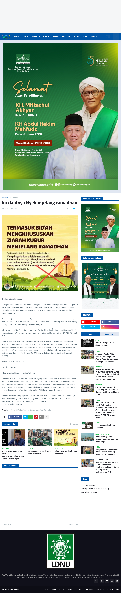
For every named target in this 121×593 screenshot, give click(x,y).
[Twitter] (74, 209)
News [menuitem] (55, 36)
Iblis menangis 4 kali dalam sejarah (104, 344)
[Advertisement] (60, 16)
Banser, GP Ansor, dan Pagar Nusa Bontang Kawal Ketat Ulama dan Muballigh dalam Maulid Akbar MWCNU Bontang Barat (107, 374)
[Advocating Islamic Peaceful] (60, 189)
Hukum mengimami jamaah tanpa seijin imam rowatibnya (106, 439)
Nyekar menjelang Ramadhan (41, 410)
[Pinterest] (36, 417)
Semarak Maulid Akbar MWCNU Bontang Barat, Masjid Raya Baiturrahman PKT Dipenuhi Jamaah (106, 358)
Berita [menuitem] (16, 36)
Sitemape (71, 590)
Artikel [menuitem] (84, 36)
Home (47, 590)
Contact (80, 590)
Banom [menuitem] (46, 36)
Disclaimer (90, 590)
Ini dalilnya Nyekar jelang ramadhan (65, 452)
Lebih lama (72, 525)
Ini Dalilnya (13, 197)
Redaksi (62, 590)
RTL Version (114, 590)
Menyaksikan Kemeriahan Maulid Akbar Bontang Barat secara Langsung (106, 452)
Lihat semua (73, 424)
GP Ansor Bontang (88, 485)
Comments (109, 334)
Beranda (5, 197)
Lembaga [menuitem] (35, 36)
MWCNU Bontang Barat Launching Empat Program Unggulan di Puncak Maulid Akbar (107, 391)
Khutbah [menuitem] (66, 36)
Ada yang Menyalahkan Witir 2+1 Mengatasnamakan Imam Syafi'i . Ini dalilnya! (13, 455)
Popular (90, 334)
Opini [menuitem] (76, 36)
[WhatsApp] (77, 209)
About (54, 590)
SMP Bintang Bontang (89, 492)
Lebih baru (7, 525)
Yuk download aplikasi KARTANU (105, 426)
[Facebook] (70, 209)
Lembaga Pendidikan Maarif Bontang (95, 489)
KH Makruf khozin (22, 410)
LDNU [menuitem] (24, 36)
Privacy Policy (102, 590)
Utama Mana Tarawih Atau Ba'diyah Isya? (39, 452)
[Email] (41, 417)
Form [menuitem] (93, 36)
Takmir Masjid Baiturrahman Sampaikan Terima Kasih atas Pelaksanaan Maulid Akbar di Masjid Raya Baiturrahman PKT (107, 466)
